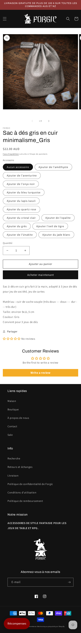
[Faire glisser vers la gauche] (32, 121)
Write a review (40, 373)
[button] (5, 19)
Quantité (7, 243)
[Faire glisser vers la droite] (49, 121)
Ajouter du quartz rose (21, 209)
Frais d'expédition (11, 154)
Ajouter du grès (17, 226)
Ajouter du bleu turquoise (23, 192)
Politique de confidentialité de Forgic (30, 484)
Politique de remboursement (25, 501)
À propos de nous (18, 418)
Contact (12, 426)
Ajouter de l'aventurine (22, 175)
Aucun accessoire (18, 167)
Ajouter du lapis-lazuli (21, 201)
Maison (12, 401)
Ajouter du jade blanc (56, 234)
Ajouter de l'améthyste (53, 167)
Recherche (14, 458)
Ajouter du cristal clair (21, 217)
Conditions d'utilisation (22, 492)
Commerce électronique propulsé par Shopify (46, 626)
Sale (10, 434)
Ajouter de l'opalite (58, 217)
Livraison (13, 475)
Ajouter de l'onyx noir (21, 184)
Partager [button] (12, 331)
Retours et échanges (20, 467)
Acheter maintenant (40, 275)
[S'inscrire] (69, 582)
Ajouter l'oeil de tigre (50, 226)
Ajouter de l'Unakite (20, 234)
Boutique (13, 409)
